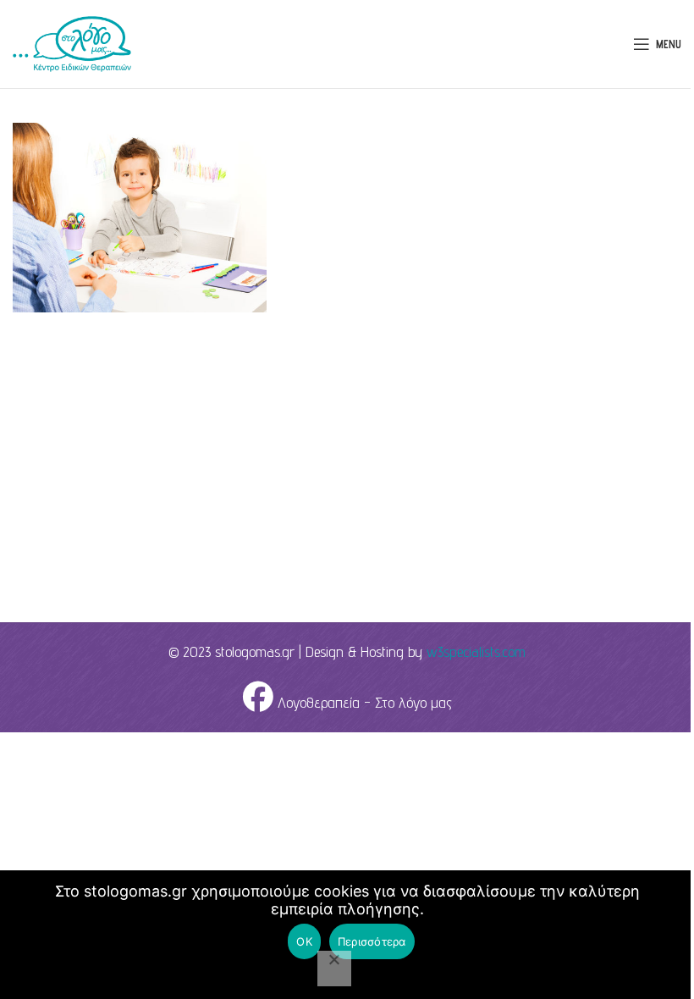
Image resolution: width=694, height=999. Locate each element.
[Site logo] (72, 43)
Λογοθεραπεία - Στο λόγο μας (362, 702)
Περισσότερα (372, 941)
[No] (334, 968)
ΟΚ (304, 941)
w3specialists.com (476, 651)
